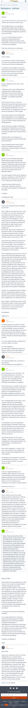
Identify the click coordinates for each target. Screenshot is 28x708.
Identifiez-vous (4, 682)
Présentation (15, 5)
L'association (16, 701)
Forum (8, 5)
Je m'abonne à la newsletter (14, 691)
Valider (14, 697)
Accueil (3, 5)
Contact (16, 702)
